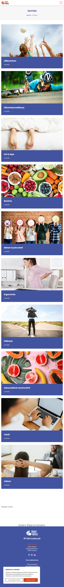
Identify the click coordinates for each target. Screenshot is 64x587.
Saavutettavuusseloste (32, 566)
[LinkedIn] (35, 555)
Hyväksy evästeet (30, 580)
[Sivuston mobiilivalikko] (61, 3)
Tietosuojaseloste (32, 564)
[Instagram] (32, 555)
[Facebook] (29, 555)
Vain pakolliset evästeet (14, 580)
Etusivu (29, 15)
